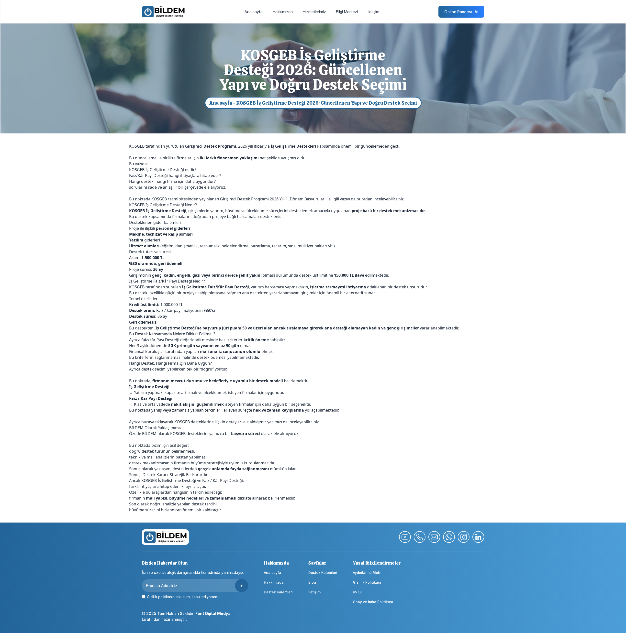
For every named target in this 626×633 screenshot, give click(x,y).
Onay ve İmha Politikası (373, 602)
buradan (364, 199)
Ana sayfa (220, 103)
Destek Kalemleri (278, 592)
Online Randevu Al (461, 11)
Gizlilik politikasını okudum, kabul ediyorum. (182, 597)
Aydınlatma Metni (367, 572)
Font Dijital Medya (213, 613)
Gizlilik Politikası (367, 582)
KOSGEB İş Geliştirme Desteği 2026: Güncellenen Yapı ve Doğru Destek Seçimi (326, 103)
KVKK (357, 592)
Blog (312, 582)
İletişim (314, 592)
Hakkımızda (274, 582)
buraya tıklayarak (157, 422)
